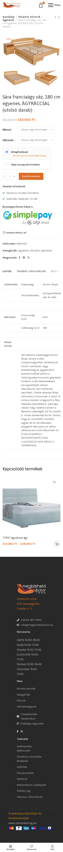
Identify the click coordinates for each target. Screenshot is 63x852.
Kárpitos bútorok (29, 16)
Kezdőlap (8, 16)
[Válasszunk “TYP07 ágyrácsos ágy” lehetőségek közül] (56, 544)
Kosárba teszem (31, 176)
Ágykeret (8, 20)
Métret (7, 129)
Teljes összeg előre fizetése (25, 164)
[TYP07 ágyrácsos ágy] (31, 505)
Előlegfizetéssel (19, 152)
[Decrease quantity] (5, 176)
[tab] (7, 271)
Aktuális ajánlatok (41, 250)
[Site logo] (12, 5)
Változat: (8, 140)
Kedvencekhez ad (16, 232)
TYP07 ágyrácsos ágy (15, 537)
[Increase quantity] (14, 176)
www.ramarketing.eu (22, 823)
